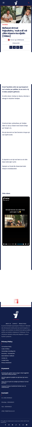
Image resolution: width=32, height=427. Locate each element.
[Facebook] (10, 47)
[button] (29, 3)
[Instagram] (9, 424)
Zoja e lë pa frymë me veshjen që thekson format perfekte (15, 382)
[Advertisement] (16, 68)
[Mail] (12, 424)
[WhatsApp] (21, 47)
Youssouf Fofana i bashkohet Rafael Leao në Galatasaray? (13, 386)
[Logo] (16, 3)
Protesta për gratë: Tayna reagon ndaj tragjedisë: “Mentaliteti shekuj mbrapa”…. (15, 373)
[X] (14, 47)
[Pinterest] (17, 47)
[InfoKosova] (9, 40)
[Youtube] (26, 424)
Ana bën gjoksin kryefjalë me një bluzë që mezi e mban (14, 378)
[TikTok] (16, 424)
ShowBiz (5, 24)
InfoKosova (20, 40)
